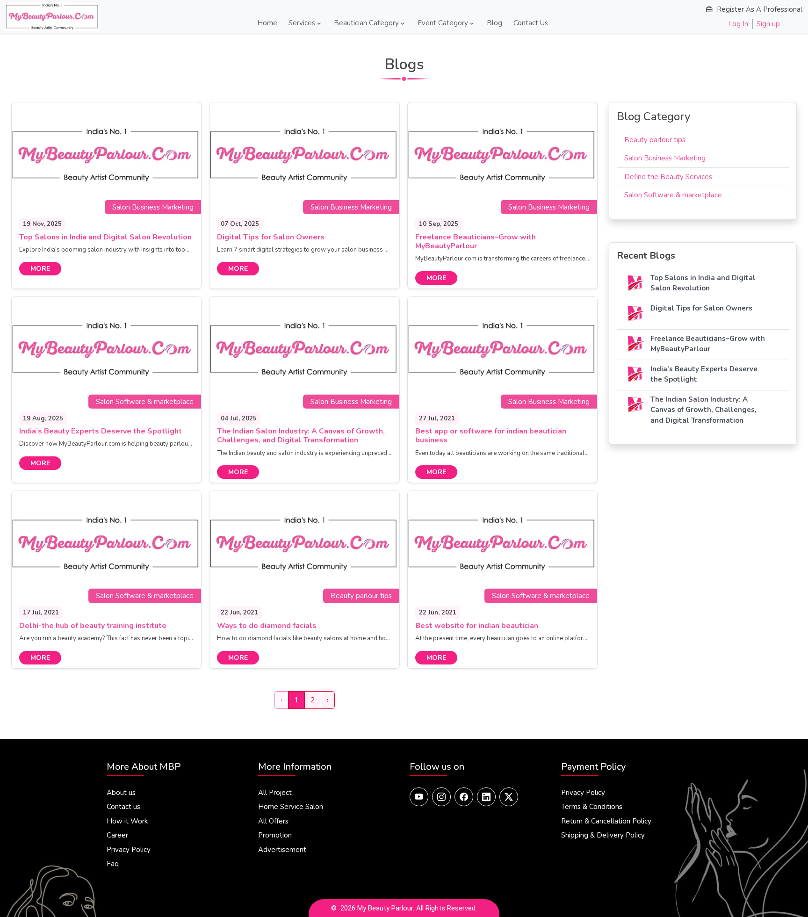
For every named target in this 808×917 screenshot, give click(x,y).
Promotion (275, 835)
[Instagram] (441, 796)
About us (121, 792)
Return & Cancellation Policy (606, 821)
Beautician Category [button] (366, 23)
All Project (275, 792)
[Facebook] (463, 796)
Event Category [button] (443, 23)
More (40, 268)
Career (117, 835)
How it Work (127, 821)
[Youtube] (419, 796)
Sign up (768, 24)
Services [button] (302, 23)
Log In (738, 24)
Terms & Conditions (591, 806)
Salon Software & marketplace (673, 195)
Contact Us (530, 23)
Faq (113, 863)
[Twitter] (508, 796)
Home (267, 23)
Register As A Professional (759, 9)
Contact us (123, 806)
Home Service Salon (290, 806)
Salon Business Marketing (665, 158)
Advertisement (282, 849)
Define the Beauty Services (668, 176)
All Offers (273, 821)
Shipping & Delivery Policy (603, 835)
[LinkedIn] (486, 796)
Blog (494, 23)
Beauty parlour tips (654, 139)
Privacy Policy (129, 849)
